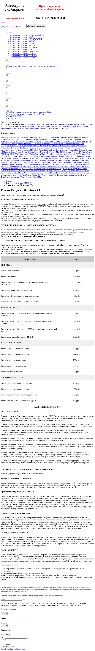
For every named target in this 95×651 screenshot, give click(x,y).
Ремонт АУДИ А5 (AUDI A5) (59, 164)
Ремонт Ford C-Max (79, 164)
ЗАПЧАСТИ (71, 140)
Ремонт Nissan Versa (65, 144)
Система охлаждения (53, 124)
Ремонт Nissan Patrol (25, 164)
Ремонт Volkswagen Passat (15, 144)
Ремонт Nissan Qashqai (66, 175)
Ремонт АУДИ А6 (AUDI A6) (15, 140)
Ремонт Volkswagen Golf (33, 162)
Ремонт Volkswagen (40, 164)
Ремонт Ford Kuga (18, 175)
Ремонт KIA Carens (79, 152)
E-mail (3, 640)
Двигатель (25, 124)
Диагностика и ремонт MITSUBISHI (24, 52)
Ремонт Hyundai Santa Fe (50, 146)
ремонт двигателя (24, 137)
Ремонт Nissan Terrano (26, 154)
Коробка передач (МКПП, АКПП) (14, 126)
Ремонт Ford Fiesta (21, 148)
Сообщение (5, 644)
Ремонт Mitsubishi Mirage (49, 158)
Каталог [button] (9, 33)
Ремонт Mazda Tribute (14, 158)
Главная (9, 181)
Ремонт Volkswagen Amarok (21, 167)
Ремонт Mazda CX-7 (68, 142)
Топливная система (36, 124)
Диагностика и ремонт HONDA (23, 54)
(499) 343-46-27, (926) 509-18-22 (13, 27)
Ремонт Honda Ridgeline (44, 154)
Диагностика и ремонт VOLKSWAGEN (26, 39)
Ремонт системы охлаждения (40, 148)
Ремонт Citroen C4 (33, 146)
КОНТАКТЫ (11, 118)
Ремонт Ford (74, 156)
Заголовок (5, 635)
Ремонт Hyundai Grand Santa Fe (47, 142)
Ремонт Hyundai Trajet (61, 156)
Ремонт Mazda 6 (12, 171)
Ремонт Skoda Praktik (57, 160)
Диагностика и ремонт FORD (22, 43)
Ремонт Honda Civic (49, 175)
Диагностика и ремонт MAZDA (23, 45)
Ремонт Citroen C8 (13, 142)
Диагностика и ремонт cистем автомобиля (27, 35)
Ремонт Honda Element (47, 173)
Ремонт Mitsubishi (17, 162)
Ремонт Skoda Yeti (66, 158)
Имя (2, 637)
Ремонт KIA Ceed (32, 144)
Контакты (58, 154)
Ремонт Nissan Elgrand (71, 150)
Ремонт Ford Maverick (44, 169)
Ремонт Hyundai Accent (53, 150)
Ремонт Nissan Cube (31, 158)
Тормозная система (85, 124)
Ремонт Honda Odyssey (25, 152)
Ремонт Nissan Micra (42, 152)
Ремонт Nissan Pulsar (9, 137)
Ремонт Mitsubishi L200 (74, 160)
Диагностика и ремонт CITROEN (23, 56)
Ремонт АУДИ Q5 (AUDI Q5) (42, 137)
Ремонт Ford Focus (16, 173)
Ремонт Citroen (10, 152)
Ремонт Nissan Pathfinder (67, 162)
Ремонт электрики (17, 150)
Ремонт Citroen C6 (61, 171)
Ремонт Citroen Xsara (27, 171)
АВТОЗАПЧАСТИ (13, 116)
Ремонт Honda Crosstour (16, 146)
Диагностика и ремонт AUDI (21, 37)
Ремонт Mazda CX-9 (34, 175)
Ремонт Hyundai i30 (35, 140)
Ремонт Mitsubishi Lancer (42, 167)
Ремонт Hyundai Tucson (44, 171)
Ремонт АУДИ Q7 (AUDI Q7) (54, 140)
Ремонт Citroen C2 (50, 162)
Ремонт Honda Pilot (59, 148)
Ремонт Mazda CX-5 (64, 173)
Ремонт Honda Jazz (31, 173)
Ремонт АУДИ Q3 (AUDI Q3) (23, 169)
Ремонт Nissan (22, 156)
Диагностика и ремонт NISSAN (22, 58)
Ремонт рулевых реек (53, 126)
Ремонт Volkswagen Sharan (64, 137)
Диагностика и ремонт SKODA (22, 41)
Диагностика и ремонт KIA (21, 49)
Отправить (5, 647)
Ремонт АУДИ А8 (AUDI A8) (64, 169)
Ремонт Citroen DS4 (80, 158)
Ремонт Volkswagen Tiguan (70, 146)
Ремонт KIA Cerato (9, 156)
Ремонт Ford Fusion (77, 167)
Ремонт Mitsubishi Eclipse (23, 160)
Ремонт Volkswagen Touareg (15, 177)
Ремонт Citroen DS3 (27, 142)
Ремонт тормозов (10, 164)
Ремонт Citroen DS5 (75, 171)
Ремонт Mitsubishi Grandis (34, 150)
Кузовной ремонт (33, 128)
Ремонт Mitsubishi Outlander (61, 152)
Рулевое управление (36, 126)
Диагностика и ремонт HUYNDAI (24, 47)
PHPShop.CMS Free (73, 605)
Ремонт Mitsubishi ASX (71, 154)
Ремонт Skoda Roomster (48, 144)
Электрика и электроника (72, 126)
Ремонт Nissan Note (41, 160)
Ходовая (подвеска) (70, 124)
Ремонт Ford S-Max (34, 177)
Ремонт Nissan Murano (60, 167)
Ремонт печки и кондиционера (40, 156)
